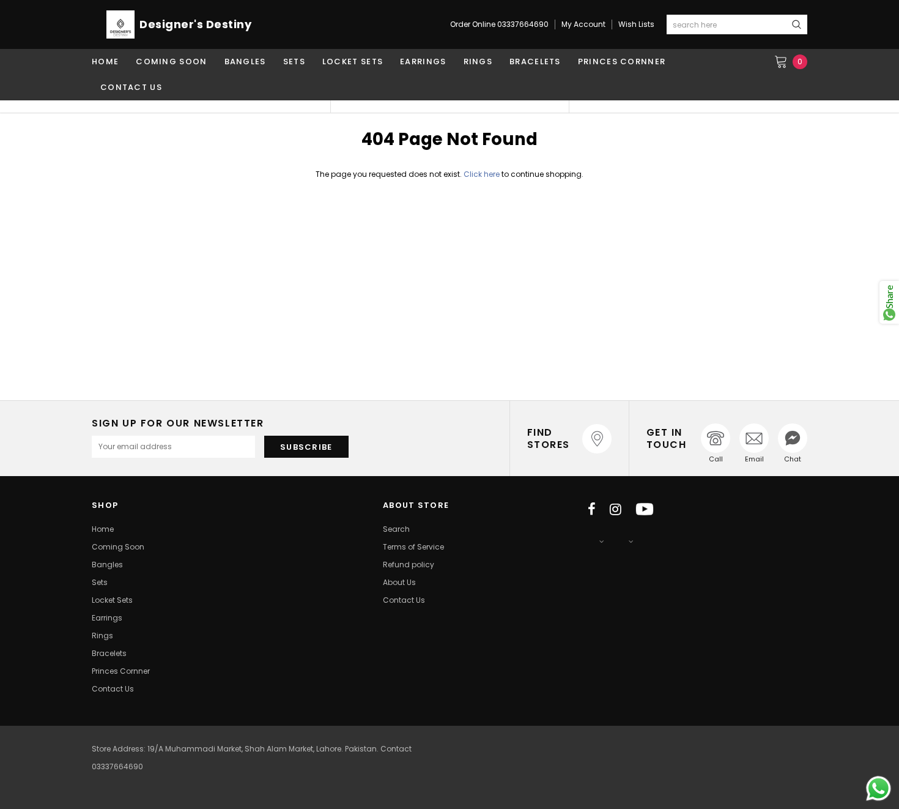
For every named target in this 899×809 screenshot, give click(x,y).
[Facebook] (592, 509)
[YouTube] (644, 509)
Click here (482, 174)
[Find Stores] (597, 438)
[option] (211, 106)
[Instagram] (615, 509)
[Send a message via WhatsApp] (878, 788)
